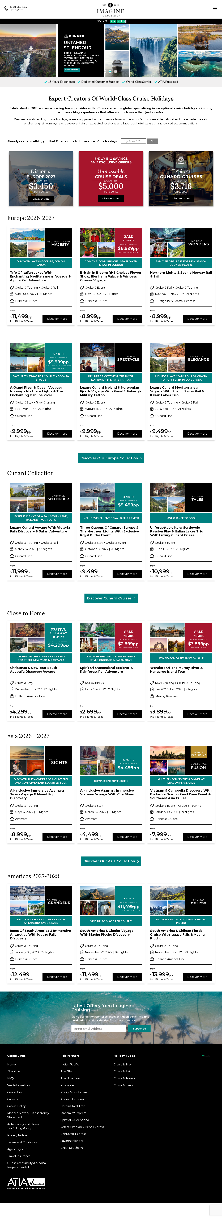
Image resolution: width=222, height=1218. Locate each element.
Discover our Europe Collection (109, 458)
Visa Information (18, 1085)
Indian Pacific (70, 1064)
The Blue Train (71, 1078)
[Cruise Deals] (111, 179)
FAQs (10, 1078)
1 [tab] (105, 71)
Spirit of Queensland (75, 1120)
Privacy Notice (17, 1135)
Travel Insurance (19, 1156)
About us (13, 1071)
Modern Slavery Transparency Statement (28, 1115)
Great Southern (72, 1147)
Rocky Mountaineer (74, 1092)
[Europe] (41, 179)
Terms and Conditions (22, 1142)
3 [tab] (115, 71)
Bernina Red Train (73, 1106)
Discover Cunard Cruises (109, 598)
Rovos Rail (68, 1085)
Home (11, 1064)
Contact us (14, 1092)
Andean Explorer (72, 1099)
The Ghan (67, 1071)
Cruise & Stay (123, 1064)
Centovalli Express (73, 1134)
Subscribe (139, 1028)
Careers (12, 1099)
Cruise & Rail (122, 1071)
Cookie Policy (16, 1106)
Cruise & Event (124, 1085)
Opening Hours (16, 10)
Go (152, 141)
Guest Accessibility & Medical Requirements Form (27, 1165)
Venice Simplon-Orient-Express (82, 1127)
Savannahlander (72, 1141)
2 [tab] (110, 71)
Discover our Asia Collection (109, 861)
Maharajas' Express (73, 1113)
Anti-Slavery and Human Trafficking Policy (24, 1126)
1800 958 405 (18, 7)
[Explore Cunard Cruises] (181, 179)
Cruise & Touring (125, 1078)
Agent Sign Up (17, 1149)
